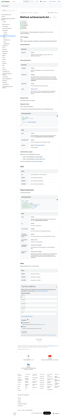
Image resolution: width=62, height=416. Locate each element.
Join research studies (57, 387)
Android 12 (42, 386)
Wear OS (34, 379)
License (23, 410)
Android (19, 377)
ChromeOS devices (35, 382)
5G (25, 389)
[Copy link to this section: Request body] (29, 98)
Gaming (26, 376)
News (19, 386)
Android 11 (42, 388)
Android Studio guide (50, 379)
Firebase (19, 401)
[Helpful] (55, 13)
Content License (51, 345)
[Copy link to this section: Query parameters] (32, 60)
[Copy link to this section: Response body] (30, 104)
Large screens (35, 377)
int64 (36, 245)
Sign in (59, 1)
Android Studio (52, 1)
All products (20, 405)
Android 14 (42, 382)
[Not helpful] (57, 13)
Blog (18, 388)
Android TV (35, 387)
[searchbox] (8, 10)
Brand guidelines (29, 410)
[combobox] (29, 1)
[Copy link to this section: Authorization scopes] (33, 152)
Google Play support (57, 384)
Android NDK (49, 389)
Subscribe (47, 413)
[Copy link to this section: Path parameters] (31, 44)
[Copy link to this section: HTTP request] (29, 37)
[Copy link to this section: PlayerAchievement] (35, 190)
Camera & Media (27, 385)
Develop (30, 12)
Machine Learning (27, 379)
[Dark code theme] (57, 116)
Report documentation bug (57, 380)
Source (19, 384)
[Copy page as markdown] (54, 17)
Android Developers (23, 12)
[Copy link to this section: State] (25, 166)
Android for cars (35, 385)
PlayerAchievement (31, 122)
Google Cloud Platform (22, 403)
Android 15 (42, 380)
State (35, 89)
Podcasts (19, 390)
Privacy (26, 387)
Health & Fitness (26, 382)
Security (19, 382)
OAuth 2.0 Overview (38, 161)
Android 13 (42, 384)
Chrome (19, 400)
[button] (8, 19)
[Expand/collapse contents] (27, 21)
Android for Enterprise (20, 380)
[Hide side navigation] (14, 414)
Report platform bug (57, 377)
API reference (5, 6)
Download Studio (49, 387)
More (14, 1)
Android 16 (42, 378)
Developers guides (49, 382)
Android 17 (42, 376)
